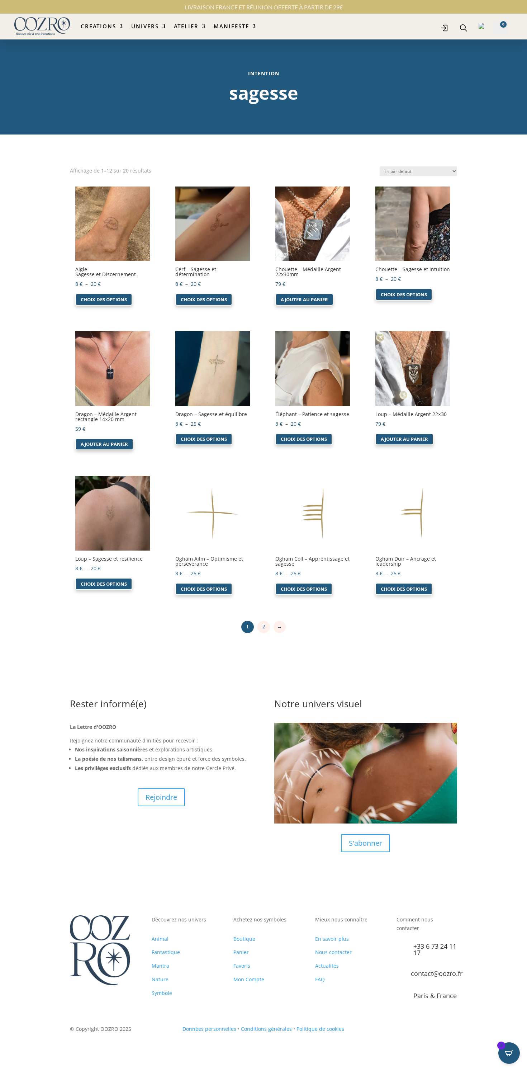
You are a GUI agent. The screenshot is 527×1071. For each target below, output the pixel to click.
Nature (160, 979)
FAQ (320, 979)
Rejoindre (161, 797)
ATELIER (186, 26)
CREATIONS (98, 26)
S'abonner (365, 843)
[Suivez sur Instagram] (423, 1030)
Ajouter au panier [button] (304, 299)
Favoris (241, 965)
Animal (160, 938)
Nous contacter (333, 952)
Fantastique (166, 952)
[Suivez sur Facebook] (409, 1030)
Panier (241, 952)
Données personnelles (209, 1028)
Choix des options (104, 299)
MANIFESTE (231, 26)
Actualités (327, 965)
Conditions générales (266, 1028)
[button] (96, 192)
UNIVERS (145, 26)
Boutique (244, 938)
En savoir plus (332, 938)
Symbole (162, 993)
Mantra (160, 965)
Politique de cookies (320, 1028)
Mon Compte (248, 979)
